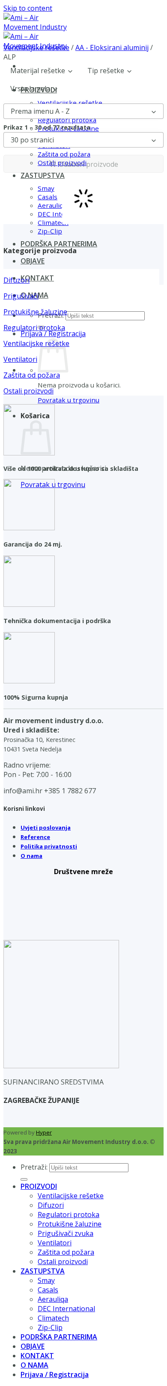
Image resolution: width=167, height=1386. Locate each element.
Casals (48, 1289)
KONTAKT (37, 278)
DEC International (66, 1308)
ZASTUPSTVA (43, 1271)
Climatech (53, 1318)
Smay (46, 1280)
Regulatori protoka (68, 1214)
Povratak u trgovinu (68, 400)
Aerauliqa (53, 1299)
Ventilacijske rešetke (36, 47)
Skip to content (27, 8)
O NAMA (34, 1365)
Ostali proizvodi (63, 1261)
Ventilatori (55, 1242)
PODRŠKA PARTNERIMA (59, 243)
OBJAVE (33, 261)
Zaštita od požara (66, 1252)
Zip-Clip (50, 231)
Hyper (44, 1132)
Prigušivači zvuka (65, 1233)
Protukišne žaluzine (69, 1224)
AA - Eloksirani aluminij (112, 47)
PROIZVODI (39, 1186)
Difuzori (51, 1205)
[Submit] (24, 1179)
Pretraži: (34, 1167)
